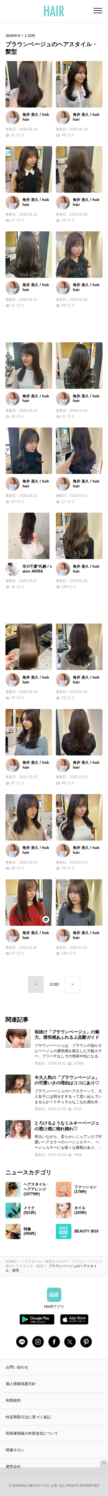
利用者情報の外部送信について (32, 1433)
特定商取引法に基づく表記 (28, 1417)
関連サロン (15, 1450)
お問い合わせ (17, 1367)
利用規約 (13, 1400)
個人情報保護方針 (21, 1384)
